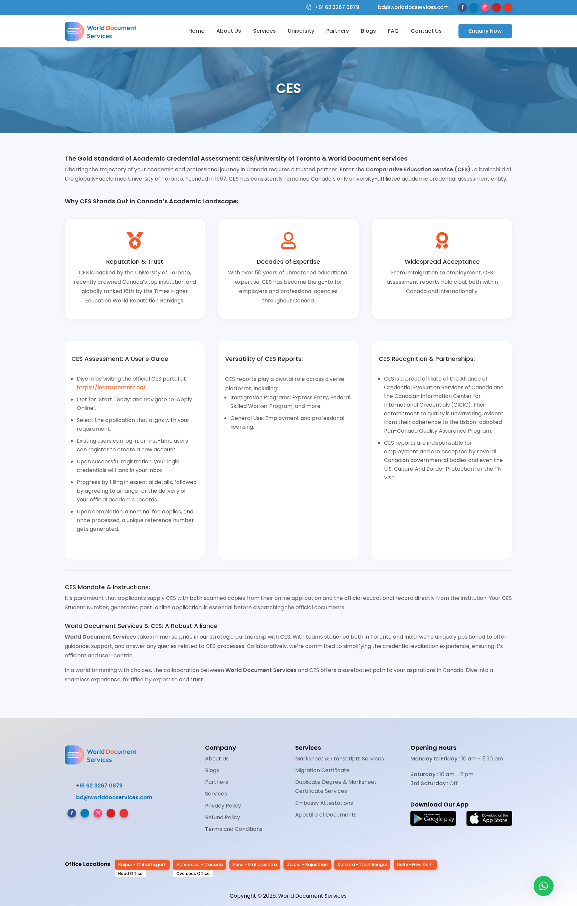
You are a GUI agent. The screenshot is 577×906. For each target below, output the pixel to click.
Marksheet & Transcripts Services (339, 758)
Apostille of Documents (326, 815)
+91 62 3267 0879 (337, 7)
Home (196, 31)
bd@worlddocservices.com (409, 7)
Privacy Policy (223, 806)
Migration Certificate (322, 770)
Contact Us (426, 31)
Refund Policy (222, 817)
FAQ (393, 31)
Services (264, 31)
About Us (228, 31)
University (301, 31)
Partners (337, 31)
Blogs (368, 31)
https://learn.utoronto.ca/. (112, 387)
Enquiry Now (485, 31)
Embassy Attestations (324, 803)
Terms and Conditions (233, 829)
